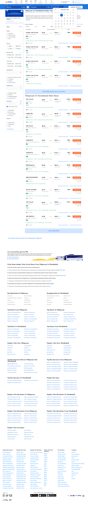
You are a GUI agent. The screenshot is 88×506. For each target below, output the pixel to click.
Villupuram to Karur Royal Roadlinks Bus (55, 370)
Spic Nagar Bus (50, 352)
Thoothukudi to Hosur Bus (69, 331)
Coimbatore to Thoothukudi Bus (30, 329)
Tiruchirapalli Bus (27, 345)
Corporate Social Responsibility (78, 463)
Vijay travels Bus (33, 484)
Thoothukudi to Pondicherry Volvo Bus (54, 422)
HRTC (45, 463)
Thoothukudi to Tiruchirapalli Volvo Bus (55, 420)
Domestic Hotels (61, 452)
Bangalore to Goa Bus (7, 458)
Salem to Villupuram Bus (69, 321)
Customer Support (75, 459)
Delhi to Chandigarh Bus (8, 463)
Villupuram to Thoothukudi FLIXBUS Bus (72, 368)
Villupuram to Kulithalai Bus (12, 314)
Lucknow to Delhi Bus (7, 486)
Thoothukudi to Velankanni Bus (70, 337)
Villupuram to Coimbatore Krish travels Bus (55, 364)
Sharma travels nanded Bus (36, 469)
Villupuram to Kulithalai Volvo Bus (14, 415)
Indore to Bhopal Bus (7, 474)
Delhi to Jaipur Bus (6, 471)
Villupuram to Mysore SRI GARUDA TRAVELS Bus (74, 366)
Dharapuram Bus (67, 352)
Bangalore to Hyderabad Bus (9, 469)
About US (73, 452)
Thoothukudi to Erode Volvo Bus (70, 420)
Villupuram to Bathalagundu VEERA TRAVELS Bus (57, 366)
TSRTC (45, 459)
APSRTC (46, 453)
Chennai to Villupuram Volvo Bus (14, 403)
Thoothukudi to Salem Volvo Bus (53, 418)
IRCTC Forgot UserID (62, 482)
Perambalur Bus (27, 350)
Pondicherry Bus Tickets (21, 471)
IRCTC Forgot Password (63, 484)
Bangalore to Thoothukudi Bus (13, 331)
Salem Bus (26, 347)
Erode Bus (9, 350)
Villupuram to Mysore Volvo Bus (30, 413)
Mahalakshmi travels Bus (35, 474)
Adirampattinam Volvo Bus (12, 434)
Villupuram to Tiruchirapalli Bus (30, 318)
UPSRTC (46, 457)
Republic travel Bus (34, 463)
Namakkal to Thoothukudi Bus (30, 337)
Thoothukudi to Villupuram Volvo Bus (14, 399)
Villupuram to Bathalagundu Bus (13, 312)
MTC (45, 485)
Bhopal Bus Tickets (20, 486)
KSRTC (45, 472)
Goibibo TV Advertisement (77, 467)
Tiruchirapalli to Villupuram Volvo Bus (31, 403)
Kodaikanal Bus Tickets (21, 478)
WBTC (45, 474)
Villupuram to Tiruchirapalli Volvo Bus (31, 420)
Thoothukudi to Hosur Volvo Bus (70, 415)
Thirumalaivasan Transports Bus (14, 366)
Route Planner (61, 465)
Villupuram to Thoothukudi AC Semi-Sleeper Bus (57, 389)
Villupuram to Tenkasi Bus (29, 316)
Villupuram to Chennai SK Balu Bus (71, 364)
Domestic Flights (61, 456)
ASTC (45, 466)
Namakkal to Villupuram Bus (69, 312)
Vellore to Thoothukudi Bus (29, 335)
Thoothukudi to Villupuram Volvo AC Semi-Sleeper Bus (75, 382)
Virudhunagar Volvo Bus (29, 436)
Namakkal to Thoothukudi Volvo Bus (71, 405)
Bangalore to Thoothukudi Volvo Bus (54, 399)
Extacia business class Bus (35, 478)
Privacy (73, 458)
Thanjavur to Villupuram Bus (52, 316)
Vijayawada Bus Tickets (21, 474)
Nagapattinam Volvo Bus (12, 432)
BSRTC (45, 476)
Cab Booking (60, 461)
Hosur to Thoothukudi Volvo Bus (70, 399)
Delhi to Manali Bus (7, 452)
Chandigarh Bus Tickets (21, 482)
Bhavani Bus (9, 352)
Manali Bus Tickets (20, 467)
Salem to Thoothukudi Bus (12, 333)
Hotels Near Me (61, 478)
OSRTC (45, 461)
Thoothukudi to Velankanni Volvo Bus (71, 422)
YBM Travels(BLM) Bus (29, 370)
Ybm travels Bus (33, 480)
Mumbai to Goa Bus (7, 459)
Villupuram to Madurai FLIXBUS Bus (71, 362)
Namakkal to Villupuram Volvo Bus (31, 397)
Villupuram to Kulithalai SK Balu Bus (54, 368)
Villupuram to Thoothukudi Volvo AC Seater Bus (56, 384)
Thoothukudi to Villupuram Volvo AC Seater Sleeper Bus (75, 380)
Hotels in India (61, 476)
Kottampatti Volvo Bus (11, 430)
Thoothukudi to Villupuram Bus (53, 314)
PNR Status (60, 473)
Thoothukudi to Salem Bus (52, 333)
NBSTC (45, 483)
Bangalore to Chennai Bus (8, 465)
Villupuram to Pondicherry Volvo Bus (14, 418)
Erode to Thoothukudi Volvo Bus (53, 403)
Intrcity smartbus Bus (34, 476)
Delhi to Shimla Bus (7, 476)
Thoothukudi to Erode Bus (69, 335)
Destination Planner (62, 467)
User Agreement (75, 456)
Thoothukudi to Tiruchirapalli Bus (53, 335)
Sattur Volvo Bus (27, 434)
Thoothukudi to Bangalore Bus (53, 331)
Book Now (62, 270)
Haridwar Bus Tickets (20, 480)
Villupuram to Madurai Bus (12, 321)
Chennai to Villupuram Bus (52, 318)
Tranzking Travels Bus (28, 363)
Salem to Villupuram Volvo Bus (30, 405)
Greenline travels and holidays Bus (37, 452)
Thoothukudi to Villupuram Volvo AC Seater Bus (73, 384)
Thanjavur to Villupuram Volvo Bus (14, 401)
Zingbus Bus (32, 465)
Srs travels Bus (33, 471)
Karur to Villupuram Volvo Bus (30, 399)
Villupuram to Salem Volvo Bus (30, 422)
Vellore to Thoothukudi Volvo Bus (70, 403)
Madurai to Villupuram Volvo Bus (14, 405)
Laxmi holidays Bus (34, 486)
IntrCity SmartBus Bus (11, 368)
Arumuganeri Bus (50, 354)
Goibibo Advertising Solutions (64, 486)
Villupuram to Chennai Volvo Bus (14, 420)
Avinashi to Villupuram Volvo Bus (30, 401)
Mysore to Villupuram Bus (52, 312)
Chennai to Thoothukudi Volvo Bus (54, 397)
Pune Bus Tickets (20, 473)
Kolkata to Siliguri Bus (7, 478)
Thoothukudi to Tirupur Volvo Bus (70, 418)
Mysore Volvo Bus (27, 438)
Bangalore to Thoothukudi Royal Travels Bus (16, 382)
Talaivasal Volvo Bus (11, 436)
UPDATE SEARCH (76, 7)
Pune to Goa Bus (6, 482)
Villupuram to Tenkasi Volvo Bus (30, 418)
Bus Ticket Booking (62, 459)
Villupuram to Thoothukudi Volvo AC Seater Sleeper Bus (58, 380)
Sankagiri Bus (27, 354)
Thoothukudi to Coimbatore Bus (70, 329)
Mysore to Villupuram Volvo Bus (13, 397)
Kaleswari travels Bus (34, 473)
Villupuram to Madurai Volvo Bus (14, 422)
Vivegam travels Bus (34, 458)
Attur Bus (26, 352)
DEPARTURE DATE (56, 5)
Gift (72, 476)
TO (30, 5)
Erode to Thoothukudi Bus (12, 335)
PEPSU (45, 478)
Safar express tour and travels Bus (37, 488)
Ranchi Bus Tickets (20, 488)
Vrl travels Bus (33, 461)
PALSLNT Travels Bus (11, 370)
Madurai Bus (10, 347)
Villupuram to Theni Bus (29, 314)
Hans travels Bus (33, 454)
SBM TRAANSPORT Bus (12, 363)
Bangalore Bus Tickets (21, 454)
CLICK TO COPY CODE (13, 258)
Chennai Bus (10, 345)
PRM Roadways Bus (28, 368)
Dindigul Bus (49, 347)
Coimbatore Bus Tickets (21, 463)
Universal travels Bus (34, 459)
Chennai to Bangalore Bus (8, 473)
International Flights (62, 458)
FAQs (73, 471)
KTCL (45, 482)
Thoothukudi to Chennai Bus (52, 329)
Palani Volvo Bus (27, 430)
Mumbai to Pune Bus (7, 484)
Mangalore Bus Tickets (21, 476)
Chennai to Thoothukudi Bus (13, 329)
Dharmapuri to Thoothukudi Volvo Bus (54, 405)
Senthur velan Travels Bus (29, 366)
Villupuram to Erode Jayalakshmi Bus (71, 370)
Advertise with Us (75, 473)
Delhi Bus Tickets (20, 459)
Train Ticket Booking (62, 463)
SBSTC (45, 465)
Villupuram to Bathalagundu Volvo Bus (15, 413)
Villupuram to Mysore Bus (29, 312)
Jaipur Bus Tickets (20, 484)
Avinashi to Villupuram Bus (69, 316)
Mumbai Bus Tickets (20, 465)
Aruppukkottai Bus (67, 347)
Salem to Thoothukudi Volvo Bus (53, 401)
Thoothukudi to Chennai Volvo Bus (54, 413)
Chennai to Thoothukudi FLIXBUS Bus (15, 380)
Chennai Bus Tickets (20, 458)
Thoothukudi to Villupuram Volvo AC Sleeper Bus (73, 386)
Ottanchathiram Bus (51, 350)
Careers (73, 461)
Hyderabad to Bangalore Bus (9, 467)
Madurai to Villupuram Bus (52, 321)
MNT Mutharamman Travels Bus (30, 372)
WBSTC (45, 480)
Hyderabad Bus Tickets (21, 456)
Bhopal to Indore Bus (7, 480)
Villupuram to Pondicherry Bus (13, 316)
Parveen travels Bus (34, 456)
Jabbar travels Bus (34, 467)
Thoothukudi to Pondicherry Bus (53, 337)
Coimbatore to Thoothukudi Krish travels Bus (33, 380)
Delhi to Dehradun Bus (7, 461)
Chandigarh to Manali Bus (8, 488)
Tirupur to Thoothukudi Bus (29, 333)
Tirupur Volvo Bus (11, 438)
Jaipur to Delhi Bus (6, 454)
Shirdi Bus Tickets (20, 461)
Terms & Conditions (75, 454)
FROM (6, 5)
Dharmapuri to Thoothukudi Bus (13, 337)
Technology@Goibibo (76, 469)
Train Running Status (62, 471)
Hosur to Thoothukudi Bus (29, 331)
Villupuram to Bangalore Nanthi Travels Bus (56, 362)
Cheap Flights (60, 469)
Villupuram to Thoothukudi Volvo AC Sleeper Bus (57, 386)
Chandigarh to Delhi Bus (8, 456)
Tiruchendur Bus (67, 350)
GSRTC (45, 468)
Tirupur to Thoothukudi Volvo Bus (70, 401)
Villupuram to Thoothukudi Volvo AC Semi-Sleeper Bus (58, 382)
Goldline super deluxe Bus (35, 482)
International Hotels (62, 454)
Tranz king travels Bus (11, 372)
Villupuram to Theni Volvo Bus (30, 415)
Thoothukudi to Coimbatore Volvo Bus (71, 413)
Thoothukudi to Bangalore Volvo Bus (54, 415)
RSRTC (45, 470)
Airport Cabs (60, 474)
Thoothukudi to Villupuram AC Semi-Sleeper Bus (73, 389)
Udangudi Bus (66, 354)
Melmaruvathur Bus (11, 354)
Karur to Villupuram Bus (68, 314)
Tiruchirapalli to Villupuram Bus (70, 318)
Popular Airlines (61, 480)
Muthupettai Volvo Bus (28, 432)
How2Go (73, 478)
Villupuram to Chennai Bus (12, 318)
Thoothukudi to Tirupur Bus (69, 333)
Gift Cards (74, 474)
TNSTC (45, 455)
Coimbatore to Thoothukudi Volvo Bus (71, 397)
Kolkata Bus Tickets (20, 469)
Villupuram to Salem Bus (29, 321)
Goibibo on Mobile (75, 465)
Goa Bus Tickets (19, 452)
